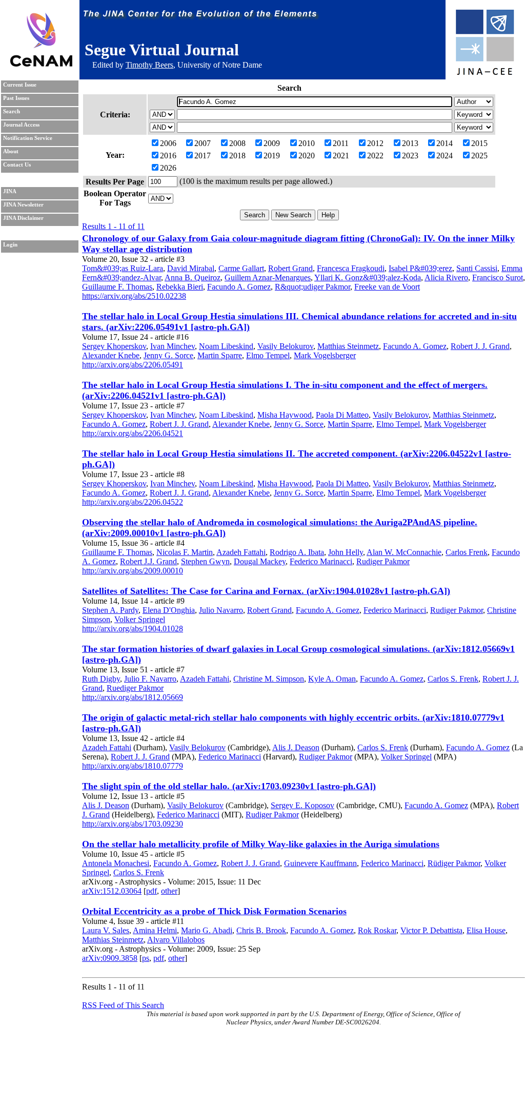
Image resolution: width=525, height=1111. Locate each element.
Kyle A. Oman (332, 678)
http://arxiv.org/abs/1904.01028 (132, 628)
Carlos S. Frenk (453, 678)
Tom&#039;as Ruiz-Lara (122, 268)
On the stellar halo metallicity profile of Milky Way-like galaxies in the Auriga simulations (260, 844)
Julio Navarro (221, 610)
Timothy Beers (149, 64)
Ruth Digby (101, 678)
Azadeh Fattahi (241, 552)
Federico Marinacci (321, 561)
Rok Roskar (377, 930)
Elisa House (486, 930)
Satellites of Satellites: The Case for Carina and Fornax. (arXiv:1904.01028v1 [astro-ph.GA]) (266, 591)
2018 (237, 155)
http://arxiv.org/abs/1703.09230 (132, 823)
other (169, 891)
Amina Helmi (155, 930)
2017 (202, 155)
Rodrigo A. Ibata (297, 552)
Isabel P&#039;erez (420, 268)
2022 (375, 155)
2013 (410, 143)
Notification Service (27, 138)
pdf (151, 891)
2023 (410, 155)
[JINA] (484, 73)
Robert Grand (290, 268)
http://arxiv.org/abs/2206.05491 (132, 364)
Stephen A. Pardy (110, 610)
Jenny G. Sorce (168, 355)
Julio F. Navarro (150, 678)
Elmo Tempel (268, 355)
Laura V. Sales (105, 930)
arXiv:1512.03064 (112, 891)
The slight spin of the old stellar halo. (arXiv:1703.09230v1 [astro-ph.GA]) (229, 786)
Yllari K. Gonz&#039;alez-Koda (367, 277)
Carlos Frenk (467, 552)
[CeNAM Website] (41, 63)
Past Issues (16, 98)
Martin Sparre (219, 355)
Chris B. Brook (261, 930)
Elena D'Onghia (169, 610)
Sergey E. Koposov (302, 805)
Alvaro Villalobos (176, 939)
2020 (306, 155)
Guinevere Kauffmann (320, 863)
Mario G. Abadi (206, 930)
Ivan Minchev (172, 346)
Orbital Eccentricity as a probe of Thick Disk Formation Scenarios (214, 911)
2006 (168, 143)
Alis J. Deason (295, 747)
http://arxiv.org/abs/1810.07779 (132, 766)
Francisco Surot (497, 277)
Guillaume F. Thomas (117, 286)
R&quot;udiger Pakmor (312, 286)
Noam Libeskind (226, 346)
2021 (341, 155)
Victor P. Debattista (431, 930)
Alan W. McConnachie (404, 552)
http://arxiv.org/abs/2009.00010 (132, 570)
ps (145, 958)
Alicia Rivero (446, 277)
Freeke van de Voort (387, 286)
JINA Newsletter (23, 205)
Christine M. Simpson (268, 678)
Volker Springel (139, 619)
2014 (444, 143)
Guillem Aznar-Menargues (268, 277)
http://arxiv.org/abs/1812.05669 (132, 697)
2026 (168, 167)
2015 (479, 143)
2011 (341, 143)
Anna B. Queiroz (192, 277)
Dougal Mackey (260, 561)
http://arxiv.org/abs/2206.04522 (132, 502)
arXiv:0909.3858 (109, 958)
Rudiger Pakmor (383, 561)
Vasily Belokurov (285, 346)
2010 (306, 143)
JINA (9, 191)
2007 (202, 143)
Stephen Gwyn (205, 561)
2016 (168, 155)
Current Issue (19, 85)
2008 (237, 143)
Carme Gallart (241, 268)
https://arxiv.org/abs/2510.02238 (134, 296)
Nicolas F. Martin (184, 552)
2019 (272, 155)
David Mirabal (190, 268)
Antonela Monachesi (115, 863)
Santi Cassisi (476, 268)
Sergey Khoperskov (114, 346)
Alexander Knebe (110, 355)
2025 (479, 155)
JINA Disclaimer (23, 218)
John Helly (345, 552)
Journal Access (21, 125)
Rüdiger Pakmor (454, 863)
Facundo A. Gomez (239, 286)
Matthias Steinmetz (348, 346)
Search (11, 111)
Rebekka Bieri (179, 286)
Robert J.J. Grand (148, 561)
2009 (272, 143)
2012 (375, 143)
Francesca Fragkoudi (351, 268)
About (10, 151)
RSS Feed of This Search (123, 1005)
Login (10, 245)
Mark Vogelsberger (325, 355)
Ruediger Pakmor (135, 688)
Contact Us (17, 165)
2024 (444, 155)
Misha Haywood (284, 414)
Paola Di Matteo (342, 414)
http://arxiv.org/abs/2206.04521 (132, 433)
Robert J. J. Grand (480, 346)
